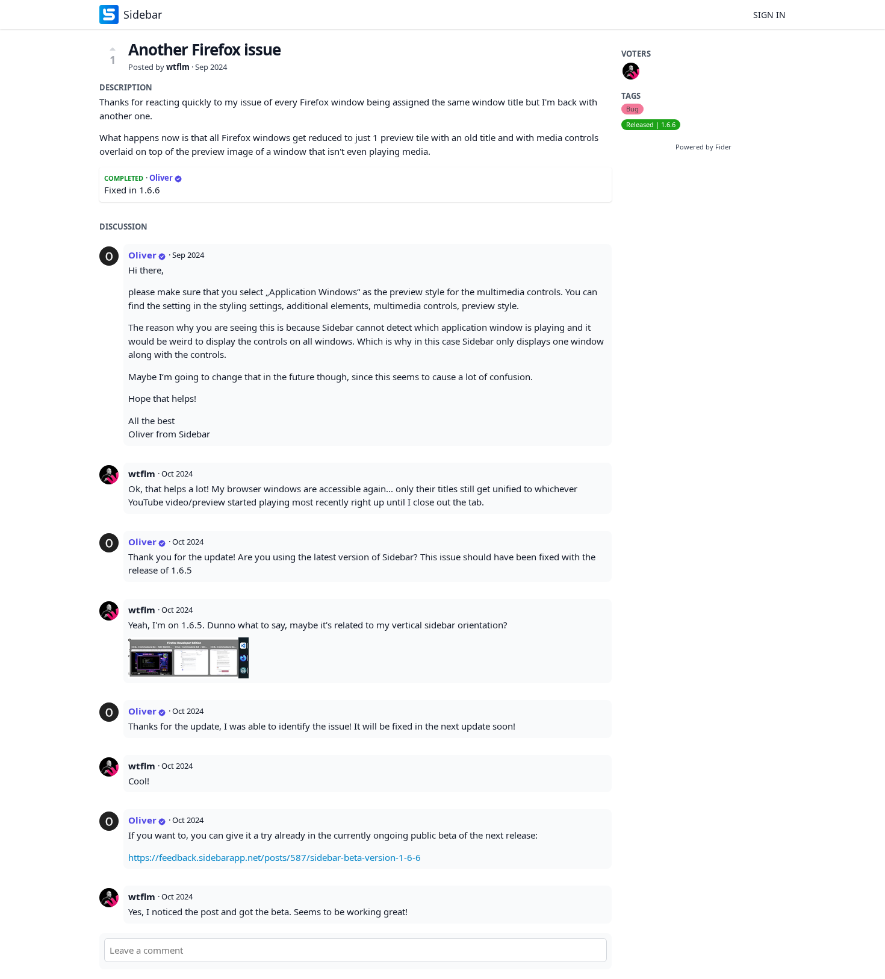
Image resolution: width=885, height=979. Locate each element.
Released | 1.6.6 (650, 124)
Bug (632, 108)
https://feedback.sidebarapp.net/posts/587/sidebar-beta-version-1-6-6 (274, 857)
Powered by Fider (703, 146)
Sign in (769, 14)
